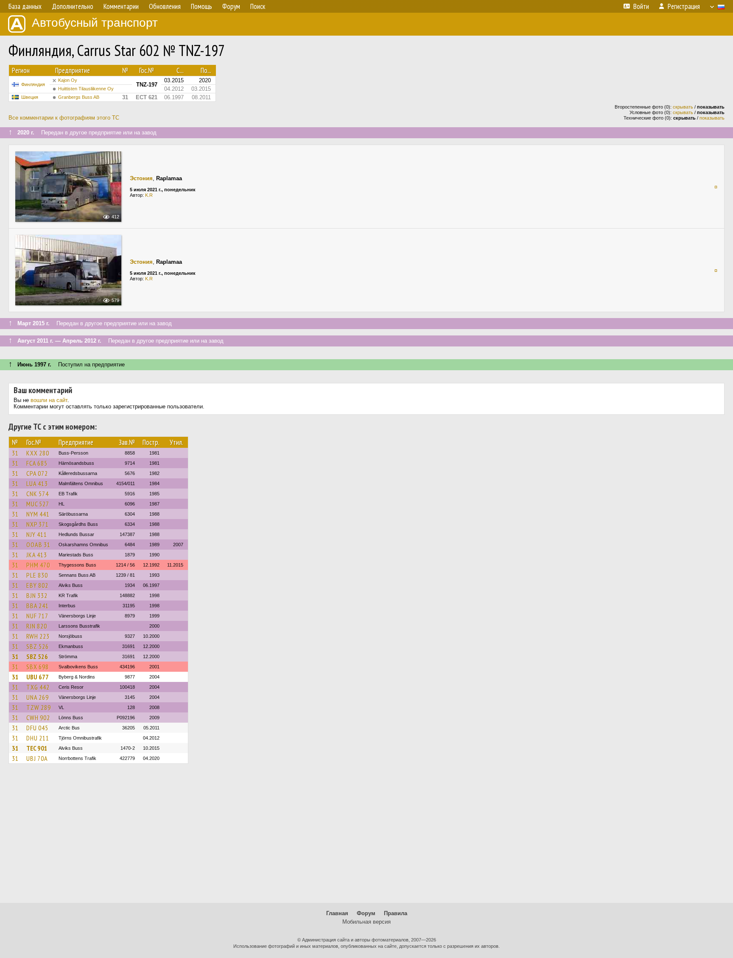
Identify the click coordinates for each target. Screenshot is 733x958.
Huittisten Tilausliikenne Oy (86, 88)
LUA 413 (37, 483)
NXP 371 (37, 524)
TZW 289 (38, 707)
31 (15, 453)
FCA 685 (37, 463)
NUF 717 (37, 616)
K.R (149, 195)
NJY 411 (36, 534)
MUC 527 (37, 504)
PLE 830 (37, 575)
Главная (337, 913)
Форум (366, 913)
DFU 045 (37, 727)
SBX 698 (37, 666)
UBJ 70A (37, 758)
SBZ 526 (37, 646)
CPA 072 (37, 473)
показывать (712, 117)
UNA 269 (37, 697)
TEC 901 (37, 748)
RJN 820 (36, 626)
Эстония (141, 178)
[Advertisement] (366, 837)
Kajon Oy (67, 80)
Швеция (29, 97)
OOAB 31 (38, 544)
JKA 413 (36, 554)
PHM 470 (38, 565)
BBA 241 (37, 605)
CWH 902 (38, 717)
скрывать (683, 106)
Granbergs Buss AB (78, 97)
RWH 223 (38, 636)
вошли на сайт (49, 400)
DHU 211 (37, 738)
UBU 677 (37, 677)
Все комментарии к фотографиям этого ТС (63, 118)
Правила (395, 913)
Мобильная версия (366, 922)
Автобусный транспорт (95, 22)
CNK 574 (37, 493)
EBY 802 (37, 585)
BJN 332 (37, 595)
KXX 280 (37, 453)
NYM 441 (38, 514)
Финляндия (33, 84)
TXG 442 (38, 687)
